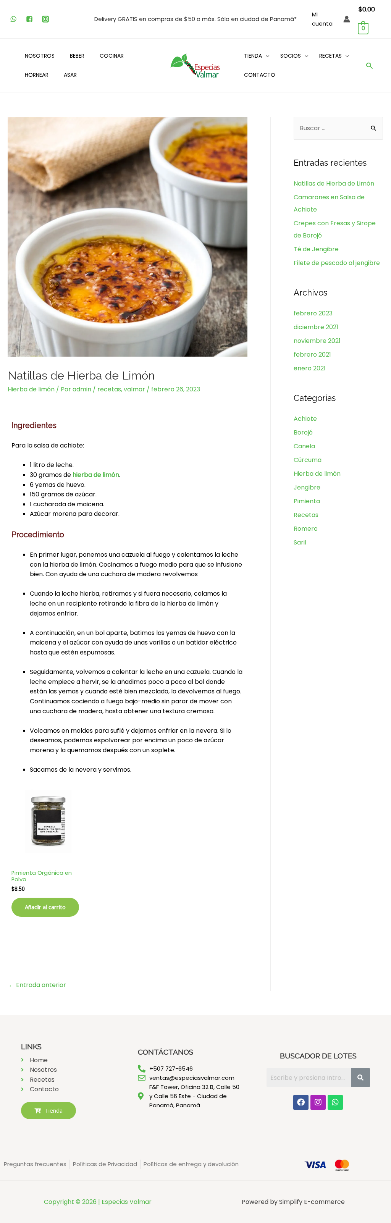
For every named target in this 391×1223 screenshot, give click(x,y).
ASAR (70, 75)
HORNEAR (36, 75)
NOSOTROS (40, 56)
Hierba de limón (31, 389)
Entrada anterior (37, 985)
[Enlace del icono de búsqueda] (369, 65)
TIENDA (253, 56)
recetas (109, 389)
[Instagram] (318, 1102)
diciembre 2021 (316, 327)
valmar (134, 389)
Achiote (305, 418)
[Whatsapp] (335, 1102)
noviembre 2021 (317, 340)
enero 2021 (310, 368)
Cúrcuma (308, 460)
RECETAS (330, 56)
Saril (300, 542)
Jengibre (307, 487)
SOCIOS (290, 56)
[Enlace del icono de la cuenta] (346, 19)
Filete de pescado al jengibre (337, 262)
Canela (304, 446)
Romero (306, 528)
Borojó (303, 432)
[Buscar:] (338, 128)
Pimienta (307, 501)
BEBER (77, 56)
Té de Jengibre (316, 249)
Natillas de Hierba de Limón (334, 183)
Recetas (306, 515)
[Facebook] (301, 1102)
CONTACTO (259, 75)
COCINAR (112, 56)
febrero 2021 (312, 354)
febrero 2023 (313, 313)
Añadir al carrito (45, 907)
